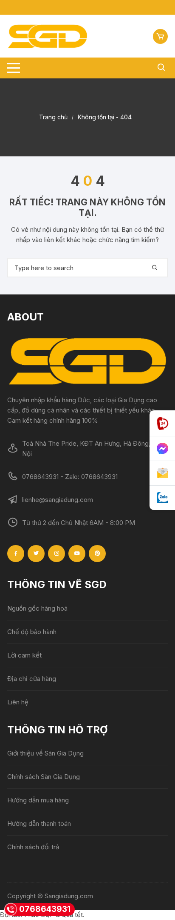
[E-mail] (162, 473)
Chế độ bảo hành (31, 632)
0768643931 (45, 909)
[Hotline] (162, 423)
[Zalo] (162, 498)
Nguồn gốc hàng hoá (37, 608)
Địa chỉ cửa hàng (31, 679)
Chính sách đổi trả (33, 847)
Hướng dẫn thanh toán (39, 823)
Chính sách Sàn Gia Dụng (43, 777)
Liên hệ (17, 702)
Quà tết (72, 915)
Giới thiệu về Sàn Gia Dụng (45, 753)
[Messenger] (162, 448)
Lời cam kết (24, 655)
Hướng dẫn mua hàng (38, 800)
